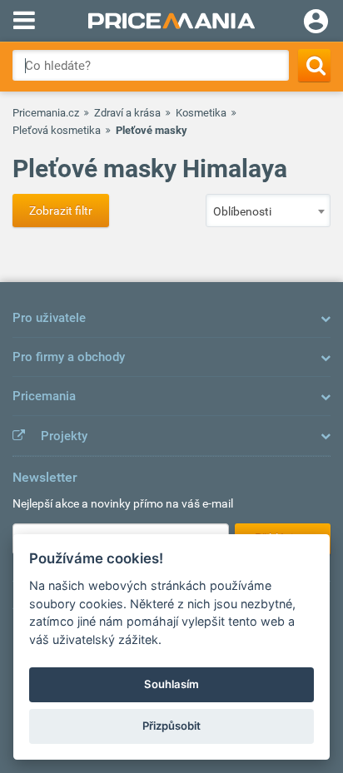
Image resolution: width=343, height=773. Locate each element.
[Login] (316, 23)
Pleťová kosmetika (56, 130)
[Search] (314, 65)
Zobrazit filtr (60, 210)
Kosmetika (201, 113)
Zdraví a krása (127, 113)
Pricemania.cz (45, 113)
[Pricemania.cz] (171, 21)
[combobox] (268, 210)
